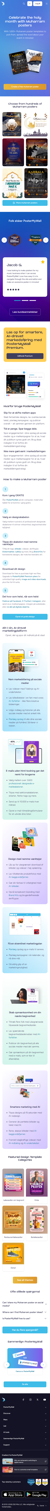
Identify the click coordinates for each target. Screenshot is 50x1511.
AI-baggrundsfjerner (18, 877)
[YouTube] (44, 1399)
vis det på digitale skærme (18, 607)
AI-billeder (14, 886)
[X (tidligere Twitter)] (37, 1399)
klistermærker (8, 552)
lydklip (18, 552)
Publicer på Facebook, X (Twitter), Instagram (21, 601)
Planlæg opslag (16, 719)
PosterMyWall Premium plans (25, 576)
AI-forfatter (14, 701)
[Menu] (46, 3)
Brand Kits (38, 552)
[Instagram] (30, 1399)
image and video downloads (34, 579)
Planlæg (12, 949)
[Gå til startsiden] (2, 3)
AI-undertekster (31, 1143)
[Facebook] (23, 1399)
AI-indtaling (14, 1143)
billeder (18, 549)
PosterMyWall (12, 500)
